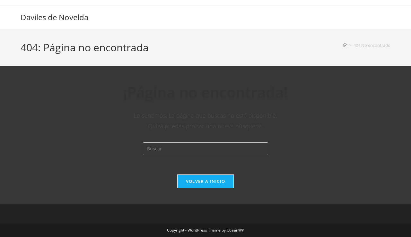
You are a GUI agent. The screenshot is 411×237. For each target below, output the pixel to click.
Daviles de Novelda (54, 17)
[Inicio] (345, 45)
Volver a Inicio (205, 181)
